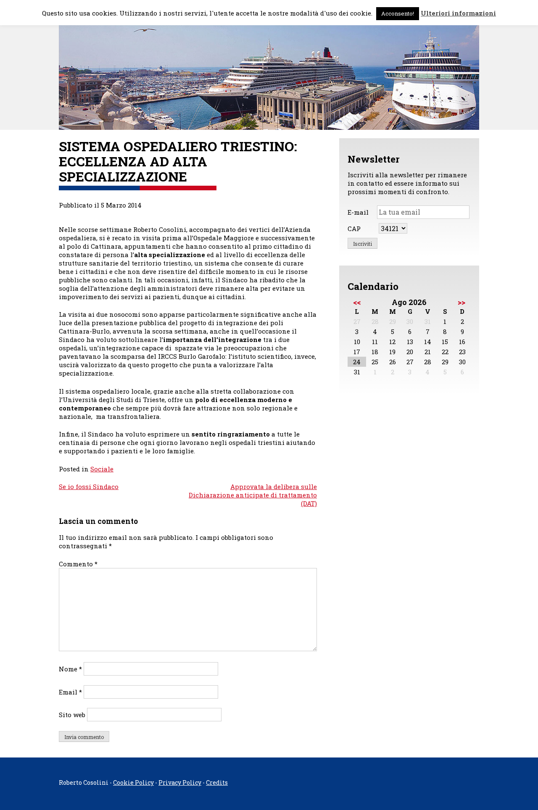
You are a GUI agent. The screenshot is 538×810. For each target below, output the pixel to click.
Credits (217, 782)
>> (461, 302)
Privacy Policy (179, 782)
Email (70, 692)
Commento (78, 564)
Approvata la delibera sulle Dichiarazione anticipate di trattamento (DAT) (253, 495)
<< (357, 302)
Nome (70, 669)
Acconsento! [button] (397, 13)
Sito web (72, 714)
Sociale (101, 469)
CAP (354, 228)
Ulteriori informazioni (458, 13)
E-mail (358, 212)
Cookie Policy (133, 782)
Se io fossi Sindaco (89, 486)
